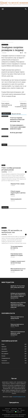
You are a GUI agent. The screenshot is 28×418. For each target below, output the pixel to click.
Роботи (3, 165)
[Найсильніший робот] (5, 201)
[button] (2, 9)
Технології (12, 410)
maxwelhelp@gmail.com (19, 396)
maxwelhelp (4, 171)
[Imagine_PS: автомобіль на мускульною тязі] (14, 220)
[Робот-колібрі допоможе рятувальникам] (14, 157)
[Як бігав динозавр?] (5, 134)
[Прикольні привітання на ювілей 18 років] (5, 326)
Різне (18, 410)
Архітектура (14, 408)
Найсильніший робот (16, 199)
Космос (20, 408)
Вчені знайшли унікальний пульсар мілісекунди (7, 105)
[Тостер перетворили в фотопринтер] (5, 248)
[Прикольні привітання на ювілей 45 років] (5, 318)
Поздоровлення (10, 411)
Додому (3, 42)
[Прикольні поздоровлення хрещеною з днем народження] (5, 333)
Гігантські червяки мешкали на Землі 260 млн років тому (17, 119)
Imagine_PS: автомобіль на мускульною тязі (12, 231)
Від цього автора (16, 113)
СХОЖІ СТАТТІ (6, 113)
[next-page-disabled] (5, 140)
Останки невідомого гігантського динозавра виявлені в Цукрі (18, 127)
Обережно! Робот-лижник (17, 183)
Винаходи (4, 227)
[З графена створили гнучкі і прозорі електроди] (5, 263)
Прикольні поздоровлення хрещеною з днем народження (18, 333)
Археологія (7, 408)
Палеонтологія (9, 42)
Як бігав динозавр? (16, 132)
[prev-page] (3, 140)
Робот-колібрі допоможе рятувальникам (11, 169)
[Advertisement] (14, 26)
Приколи (23, 410)
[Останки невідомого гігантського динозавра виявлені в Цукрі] (5, 127)
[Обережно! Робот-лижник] (5, 185)
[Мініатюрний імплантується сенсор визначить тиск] (5, 270)
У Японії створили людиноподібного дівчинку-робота (18, 193)
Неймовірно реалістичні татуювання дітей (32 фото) (20, 106)
